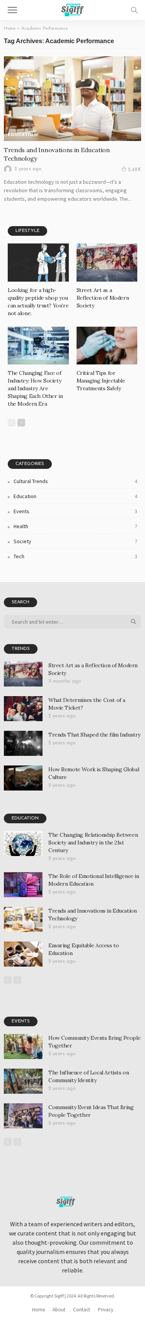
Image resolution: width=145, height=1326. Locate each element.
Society (75, 541)
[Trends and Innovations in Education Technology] (72, 98)
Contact (81, 1309)
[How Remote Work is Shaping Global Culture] (23, 778)
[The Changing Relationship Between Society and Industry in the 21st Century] (23, 843)
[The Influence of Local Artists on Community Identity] (23, 1081)
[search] (134, 10)
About (59, 1309)
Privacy (105, 1309)
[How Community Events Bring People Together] (23, 1046)
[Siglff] (72, 9)
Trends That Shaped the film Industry (94, 734)
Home (9, 28)
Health (75, 526)
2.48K (134, 169)
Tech (75, 556)
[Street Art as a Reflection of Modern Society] (107, 262)
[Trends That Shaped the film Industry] (23, 743)
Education (23, 135)
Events (75, 511)
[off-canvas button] (12, 10)
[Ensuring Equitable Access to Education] (23, 954)
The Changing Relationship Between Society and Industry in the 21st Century (93, 842)
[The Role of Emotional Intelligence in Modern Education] (23, 884)
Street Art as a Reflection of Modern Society (103, 298)
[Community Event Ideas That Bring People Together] (23, 1115)
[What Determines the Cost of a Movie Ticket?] (23, 708)
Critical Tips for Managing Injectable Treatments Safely (101, 380)
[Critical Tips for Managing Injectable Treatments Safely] (107, 345)
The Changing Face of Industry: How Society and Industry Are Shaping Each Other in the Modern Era (35, 388)
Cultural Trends (75, 481)
